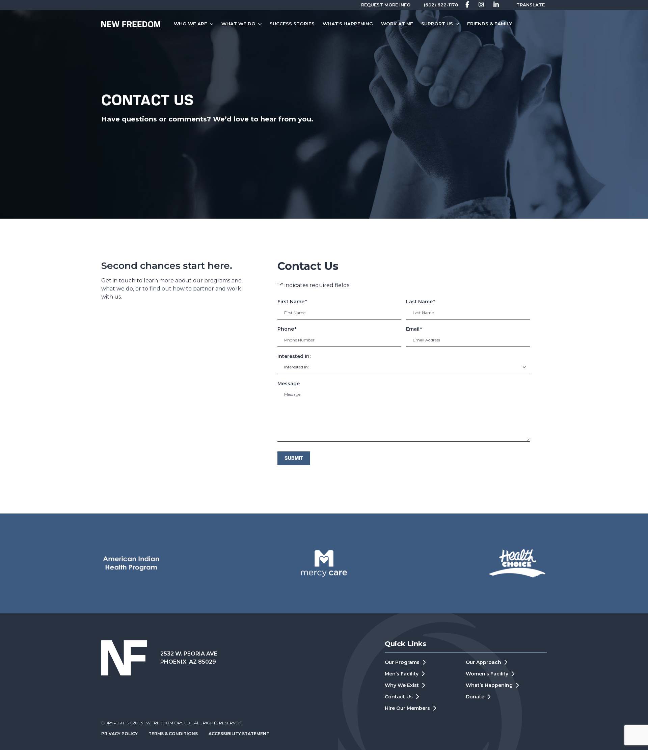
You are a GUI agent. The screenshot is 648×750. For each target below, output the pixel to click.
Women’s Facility (487, 674)
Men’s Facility (401, 674)
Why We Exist (402, 685)
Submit (294, 458)
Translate (530, 4)
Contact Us (399, 697)
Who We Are (190, 23)
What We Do (238, 23)
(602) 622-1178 (441, 4)
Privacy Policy (119, 733)
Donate (475, 697)
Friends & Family (489, 23)
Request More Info (385, 4)
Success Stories (292, 23)
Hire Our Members (407, 708)
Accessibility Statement (239, 733)
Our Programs (402, 662)
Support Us (437, 23)
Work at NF (397, 23)
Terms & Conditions (173, 733)
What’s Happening (348, 23)
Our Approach (483, 662)
